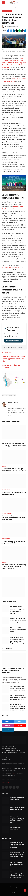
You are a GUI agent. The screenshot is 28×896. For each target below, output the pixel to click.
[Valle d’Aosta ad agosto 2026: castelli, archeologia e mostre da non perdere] (5, 698)
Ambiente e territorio (6, 11)
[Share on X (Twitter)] (11, 30)
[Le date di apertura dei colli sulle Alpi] (5, 800)
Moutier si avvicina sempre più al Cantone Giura (17, 864)
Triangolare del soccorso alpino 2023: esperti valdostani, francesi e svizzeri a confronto (17, 874)
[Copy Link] (22, 30)
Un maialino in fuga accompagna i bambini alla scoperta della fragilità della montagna (13, 517)
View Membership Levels (13, 340)
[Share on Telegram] (25, 30)
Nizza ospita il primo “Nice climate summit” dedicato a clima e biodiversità (17, 845)
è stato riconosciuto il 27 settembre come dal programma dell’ (14, 62)
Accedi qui (19, 347)
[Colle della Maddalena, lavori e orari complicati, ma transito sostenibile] (5, 689)
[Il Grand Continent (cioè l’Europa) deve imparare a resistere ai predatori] (14, 457)
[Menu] (3, 2)
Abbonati (12, 890)
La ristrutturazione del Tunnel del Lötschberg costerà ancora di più (17, 854)
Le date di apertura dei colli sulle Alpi (17, 798)
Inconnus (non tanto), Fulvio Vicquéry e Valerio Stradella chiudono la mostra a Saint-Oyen (14, 566)
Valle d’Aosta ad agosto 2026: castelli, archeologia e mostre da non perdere (18, 697)
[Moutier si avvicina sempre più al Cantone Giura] (5, 865)
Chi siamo (5, 890)
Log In (15, 892)
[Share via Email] (16, 30)
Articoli (6, 7)
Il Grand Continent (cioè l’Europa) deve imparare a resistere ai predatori (14, 469)
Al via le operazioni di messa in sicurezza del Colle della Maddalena (13, 671)
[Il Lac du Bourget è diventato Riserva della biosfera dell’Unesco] (14, 47)
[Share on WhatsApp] (19, 30)
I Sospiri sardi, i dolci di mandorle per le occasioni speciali (14, 493)
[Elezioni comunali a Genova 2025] (5, 829)
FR (25, 890)
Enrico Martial (8, 26)
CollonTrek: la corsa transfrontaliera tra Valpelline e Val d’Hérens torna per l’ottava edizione (14, 445)
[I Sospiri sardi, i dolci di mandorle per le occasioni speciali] (14, 481)
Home (3, 7)
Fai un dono (19, 890)
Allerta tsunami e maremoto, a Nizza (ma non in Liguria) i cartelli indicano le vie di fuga (17, 707)
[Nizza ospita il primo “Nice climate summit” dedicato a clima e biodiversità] (5, 845)
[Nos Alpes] (14, 2)
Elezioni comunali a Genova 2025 (16, 828)
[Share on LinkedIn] (14, 30)
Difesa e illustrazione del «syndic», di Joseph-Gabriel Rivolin (14, 542)
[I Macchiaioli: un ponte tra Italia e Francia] (5, 810)
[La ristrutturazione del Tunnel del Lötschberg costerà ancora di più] (5, 855)
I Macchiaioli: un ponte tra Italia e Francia (17, 808)
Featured (4, 395)
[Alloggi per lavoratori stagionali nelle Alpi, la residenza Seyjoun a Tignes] (5, 819)
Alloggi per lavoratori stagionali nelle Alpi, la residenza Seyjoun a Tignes (17, 819)
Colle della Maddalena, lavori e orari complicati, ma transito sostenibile (17, 688)
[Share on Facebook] (8, 30)
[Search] (25, 2)
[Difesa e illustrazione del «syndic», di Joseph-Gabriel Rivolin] (14, 530)
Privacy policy (5, 782)
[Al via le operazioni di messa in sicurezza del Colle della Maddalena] (14, 660)
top (15, 395)
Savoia (10, 395)
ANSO (13, 773)
